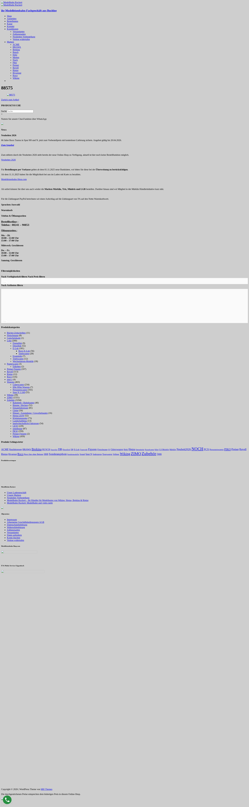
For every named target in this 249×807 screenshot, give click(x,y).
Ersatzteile (17, 356)
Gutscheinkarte (14, 338)
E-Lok (16, 348)
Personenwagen (20, 390)
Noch (15, 60)
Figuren (92, 449)
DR (72, 449)
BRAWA (17, 47)
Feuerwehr (83, 450)
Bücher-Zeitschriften (16, 333)
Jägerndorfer (140, 450)
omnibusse (17, 428)
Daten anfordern (14, 535)
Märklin (172, 449)
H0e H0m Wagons (21, 387)
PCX (206, 449)
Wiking (16, 78)
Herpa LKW (18, 415)
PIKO (227, 449)
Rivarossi (17, 73)
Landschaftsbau (20, 421)
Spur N (88, 454)
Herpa (132, 449)
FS (109, 450)
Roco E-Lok (24, 351)
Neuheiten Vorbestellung (24, 37)
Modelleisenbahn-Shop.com (14, 179)
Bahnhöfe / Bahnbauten (23, 402)
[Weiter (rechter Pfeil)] (5, 805)
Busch (15, 52)
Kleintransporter (20, 418)
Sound (82, 454)
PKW (15, 431)
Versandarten (18, 31)
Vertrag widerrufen (21, 39)
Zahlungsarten (19, 34)
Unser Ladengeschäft (16, 492)
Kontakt (10, 26)
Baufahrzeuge (15, 449)
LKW (15, 426)
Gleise (15, 410)
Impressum (12, 519)
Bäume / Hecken (20, 405)
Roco (15, 75)
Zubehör (11, 400)
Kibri (157, 449)
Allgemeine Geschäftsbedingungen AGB (25, 522)
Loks (9, 340)
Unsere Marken (14, 495)
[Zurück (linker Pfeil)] (2, 805)
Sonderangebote (58, 454)
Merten (16, 57)
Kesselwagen (149, 450)
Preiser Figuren (14, 369)
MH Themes (46, 789)
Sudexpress (97, 454)
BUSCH (46, 449)
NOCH (197, 448)
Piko (15, 62)
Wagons (10, 382)
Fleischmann (12, 335)
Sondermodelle (73, 454)
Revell (16, 68)
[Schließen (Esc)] (2, 802)
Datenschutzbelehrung (17, 525)
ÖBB (159, 454)
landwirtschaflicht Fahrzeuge (26, 423)
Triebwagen (23, 353)
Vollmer (116, 454)
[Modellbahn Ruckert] (11, 2)
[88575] (11, 95)
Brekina (16, 49)
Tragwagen (107, 454)
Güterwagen (18, 384)
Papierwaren (12, 364)
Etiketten (17, 366)
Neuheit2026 (184, 449)
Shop (9, 16)
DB (60, 449)
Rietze (15, 70)
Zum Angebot (7, 145)
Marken (10, 42)
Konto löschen (13, 537)
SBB (46, 454)
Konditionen (12, 29)
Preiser (16, 65)
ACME (16, 44)
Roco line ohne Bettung (33, 454)
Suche (4, 111)
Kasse (9, 24)
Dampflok (17, 343)
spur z (9, 379)
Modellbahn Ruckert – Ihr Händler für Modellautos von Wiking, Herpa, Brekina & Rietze (47, 500)
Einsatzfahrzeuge (20, 408)
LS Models (164, 449)
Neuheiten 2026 (8, 160)
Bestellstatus (12, 21)
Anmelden (11, 18)
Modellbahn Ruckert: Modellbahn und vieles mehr (30, 503)
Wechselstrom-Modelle (23, 361)
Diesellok (17, 346)
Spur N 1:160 (19, 392)
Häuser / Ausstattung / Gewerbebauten (30, 413)
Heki (15, 55)
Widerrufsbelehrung (16, 527)
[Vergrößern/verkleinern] (11, 802)
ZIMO (10, 397)
